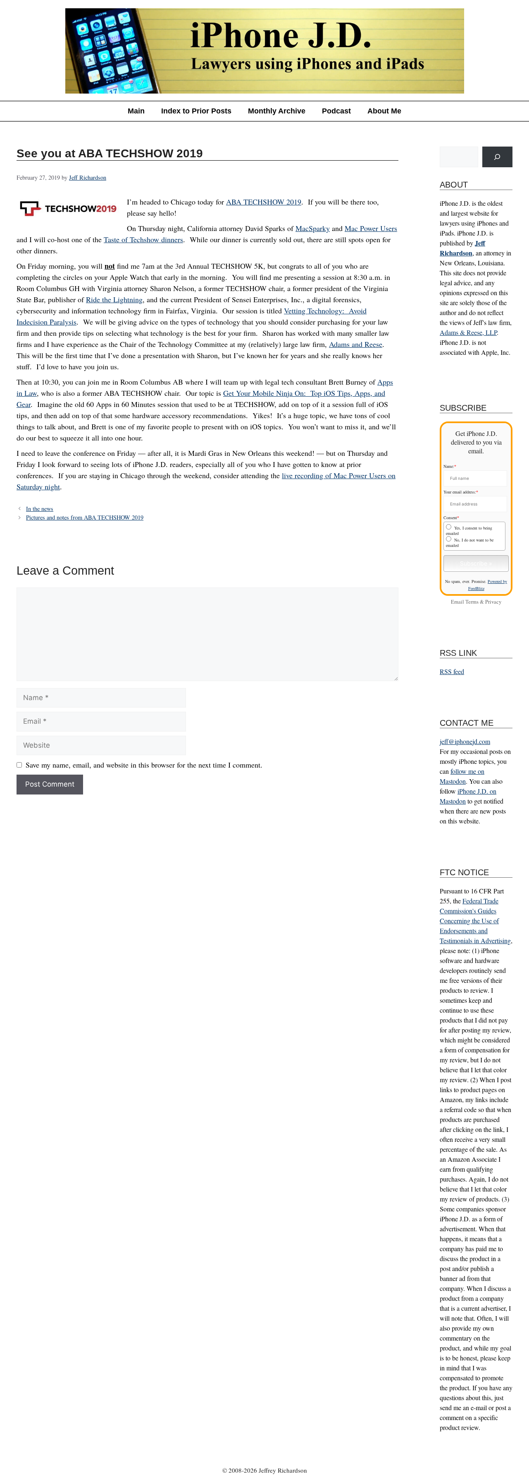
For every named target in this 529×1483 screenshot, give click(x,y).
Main (136, 111)
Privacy (493, 601)
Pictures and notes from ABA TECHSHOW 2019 (84, 517)
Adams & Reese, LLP (468, 332)
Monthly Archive (276, 111)
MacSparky (312, 228)
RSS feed (452, 671)
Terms (472, 601)
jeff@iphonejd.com (465, 741)
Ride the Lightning (114, 299)
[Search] (497, 157)
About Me (384, 111)
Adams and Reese (355, 344)
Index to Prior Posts (196, 111)
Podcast (336, 111)
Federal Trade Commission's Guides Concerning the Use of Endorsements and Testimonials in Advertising (475, 920)
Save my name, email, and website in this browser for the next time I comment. (144, 765)
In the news (39, 509)
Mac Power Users (371, 228)
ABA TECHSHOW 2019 (263, 202)
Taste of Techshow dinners (143, 239)
